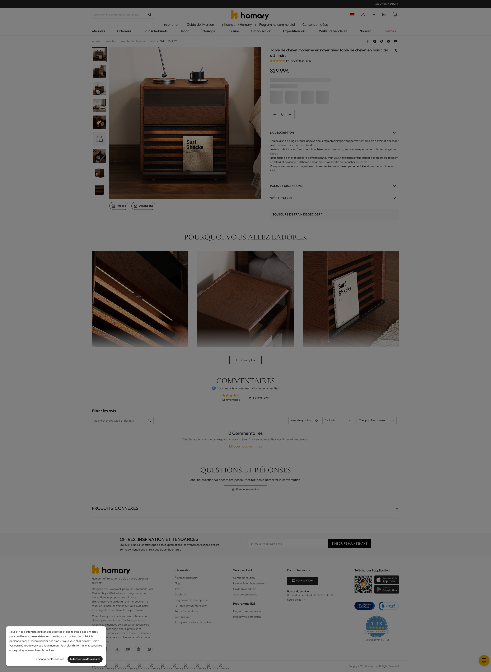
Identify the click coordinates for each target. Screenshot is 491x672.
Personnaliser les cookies (49, 659)
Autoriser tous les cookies (85, 659)
